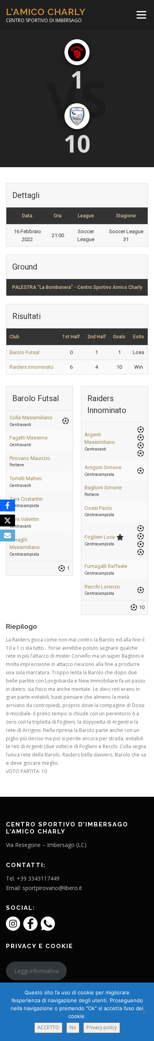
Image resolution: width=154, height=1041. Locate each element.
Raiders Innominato (31, 367)
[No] (144, 1012)
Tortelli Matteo (25, 478)
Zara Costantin (26, 499)
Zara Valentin (24, 519)
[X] (7, 520)
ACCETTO (48, 1027)
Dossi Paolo (98, 508)
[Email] (7, 535)
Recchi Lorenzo (102, 587)
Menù (140, 14)
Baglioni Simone (103, 487)
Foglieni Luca (100, 537)
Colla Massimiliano (31, 418)
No (72, 1027)
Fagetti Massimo (28, 438)
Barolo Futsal (24, 352)
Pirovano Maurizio (29, 458)
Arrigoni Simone (103, 467)
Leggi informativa (36, 971)
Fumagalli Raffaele (106, 566)
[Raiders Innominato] (77, 116)
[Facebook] (7, 505)
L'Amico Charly (46, 11)
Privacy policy (101, 1027)
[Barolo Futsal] (77, 52)
